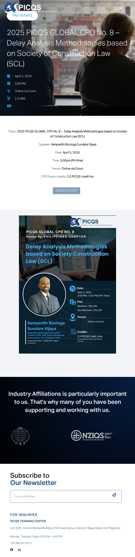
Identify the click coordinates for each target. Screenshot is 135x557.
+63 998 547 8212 (20, 543)
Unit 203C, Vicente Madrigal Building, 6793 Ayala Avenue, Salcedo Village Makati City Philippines (65, 528)
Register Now (66, 190)
